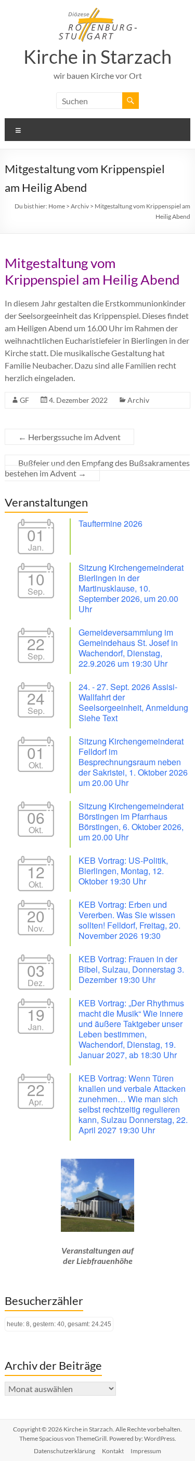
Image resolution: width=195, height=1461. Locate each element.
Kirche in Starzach (97, 56)
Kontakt (113, 1451)
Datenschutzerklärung (64, 1451)
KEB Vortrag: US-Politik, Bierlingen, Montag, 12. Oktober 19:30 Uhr (123, 870)
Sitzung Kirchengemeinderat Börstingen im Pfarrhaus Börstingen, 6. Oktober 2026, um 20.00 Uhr (131, 821)
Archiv (138, 400)
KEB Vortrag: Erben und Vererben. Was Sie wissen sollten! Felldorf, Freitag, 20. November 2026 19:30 (129, 920)
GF (24, 400)
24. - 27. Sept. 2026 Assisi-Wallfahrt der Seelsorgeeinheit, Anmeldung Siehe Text (133, 702)
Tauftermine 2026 (110, 523)
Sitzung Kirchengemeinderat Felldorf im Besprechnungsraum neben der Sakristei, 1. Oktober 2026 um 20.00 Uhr (133, 762)
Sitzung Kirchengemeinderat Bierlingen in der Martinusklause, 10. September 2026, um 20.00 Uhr (131, 588)
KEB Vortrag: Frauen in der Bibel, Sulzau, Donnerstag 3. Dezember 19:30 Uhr (131, 969)
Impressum (146, 1451)
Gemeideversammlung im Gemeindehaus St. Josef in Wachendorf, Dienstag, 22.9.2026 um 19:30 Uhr (128, 647)
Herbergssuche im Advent (69, 437)
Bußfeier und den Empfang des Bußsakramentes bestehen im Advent (97, 468)
